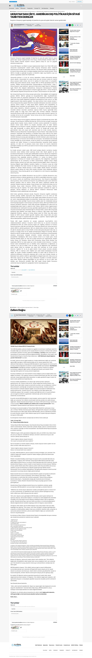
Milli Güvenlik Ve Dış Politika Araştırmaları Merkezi (26, 11)
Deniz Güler (72, 75)
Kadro (17, 8)
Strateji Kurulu (67, 645)
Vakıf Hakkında (38, 645)
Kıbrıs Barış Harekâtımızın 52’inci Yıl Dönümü (75, 89)
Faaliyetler (30, 8)
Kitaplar (52, 8)
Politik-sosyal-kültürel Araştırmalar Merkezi (24, 307)
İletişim (73, 1)
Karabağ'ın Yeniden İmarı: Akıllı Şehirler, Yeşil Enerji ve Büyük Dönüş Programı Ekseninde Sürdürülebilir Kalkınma (75, 71)
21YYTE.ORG (13, 11)
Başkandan (45, 645)
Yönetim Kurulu (59, 645)
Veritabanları (45, 8)
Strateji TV (37, 8)
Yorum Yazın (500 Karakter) (16, 274)
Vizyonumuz (51, 645)
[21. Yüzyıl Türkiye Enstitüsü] (16, 645)
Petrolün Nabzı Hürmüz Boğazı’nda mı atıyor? (75, 31)
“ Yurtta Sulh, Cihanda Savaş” (74, 44)
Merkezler (23, 8)
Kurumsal (11, 8)
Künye (70, 1)
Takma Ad (13, 268)
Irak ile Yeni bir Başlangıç (75, 62)
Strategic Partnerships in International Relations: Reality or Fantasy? (75, 57)
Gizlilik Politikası (74, 645)
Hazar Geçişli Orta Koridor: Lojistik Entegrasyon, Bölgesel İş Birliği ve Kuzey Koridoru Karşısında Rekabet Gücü (75, 84)
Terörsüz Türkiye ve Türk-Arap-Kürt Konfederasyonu (75, 38)
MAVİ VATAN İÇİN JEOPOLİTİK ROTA (73, 50)
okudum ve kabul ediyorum (23, 285)
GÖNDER (55, 285)
